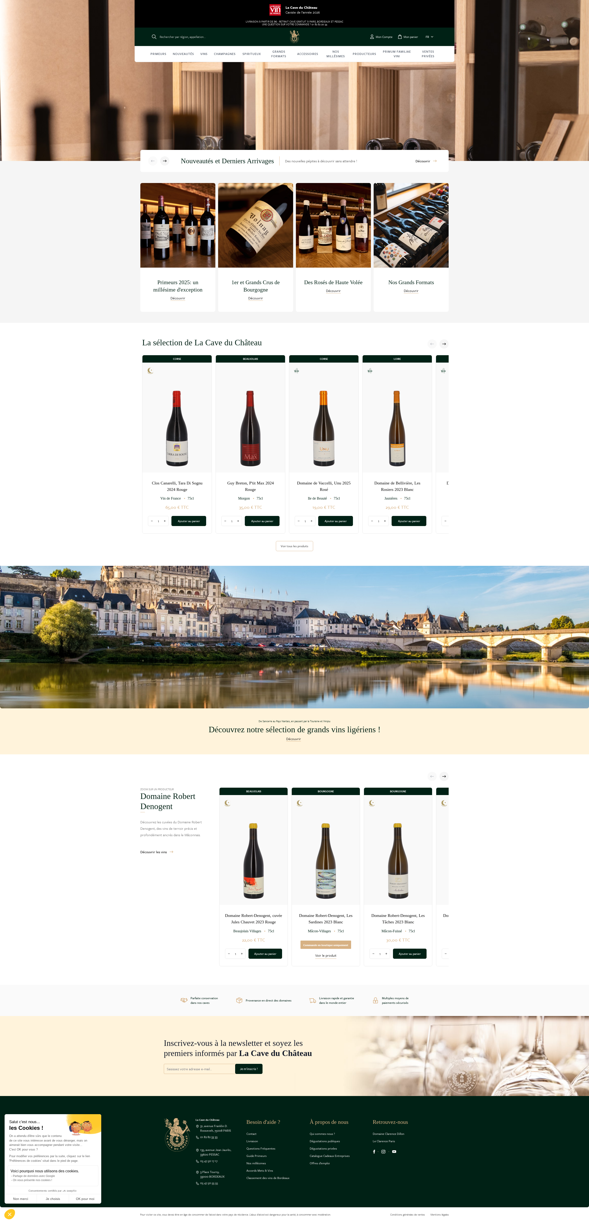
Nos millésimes (256, 1163)
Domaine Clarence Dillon (388, 1133)
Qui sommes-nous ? (322, 1133)
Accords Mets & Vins (259, 1170)
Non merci (20, 1199)
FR (427, 36)
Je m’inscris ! (249, 1068)
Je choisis (53, 1199)
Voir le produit (325, 955)
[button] (9, 1214)
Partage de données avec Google (34, 1176)
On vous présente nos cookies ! (32, 1180)
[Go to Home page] (294, 36)
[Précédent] (152, 161)
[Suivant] (164, 161)
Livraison (252, 1141)
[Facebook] (374, 1151)
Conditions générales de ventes (407, 1214)
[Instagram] (383, 1151)
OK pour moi (85, 1199)
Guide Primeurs (256, 1155)
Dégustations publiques (325, 1141)
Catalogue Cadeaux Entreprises (330, 1155)
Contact (251, 1133)
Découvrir (423, 160)
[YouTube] (394, 1151)
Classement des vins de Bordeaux (267, 1178)
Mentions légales (439, 1214)
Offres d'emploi (320, 1163)
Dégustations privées (323, 1148)
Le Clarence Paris (384, 1141)
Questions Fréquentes (260, 1148)
